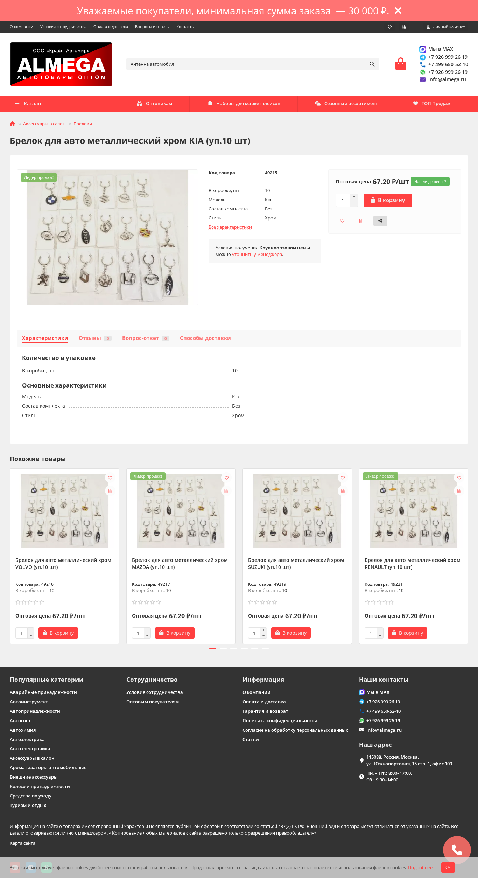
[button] (10, 555)
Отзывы (94, 338)
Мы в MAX (440, 49)
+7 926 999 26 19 (448, 57)
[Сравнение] (404, 27)
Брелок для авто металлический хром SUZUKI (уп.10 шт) (296, 563)
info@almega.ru (447, 79)
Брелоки (82, 123)
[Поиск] (372, 64)
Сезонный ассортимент (351, 103)
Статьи (250, 739)
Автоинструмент (29, 701)
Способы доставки (205, 338)
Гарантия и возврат (265, 711)
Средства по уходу (30, 796)
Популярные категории (46, 679)
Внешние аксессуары (34, 777)
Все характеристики (230, 227)
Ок (448, 867)
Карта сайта (22, 843)
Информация (263, 679)
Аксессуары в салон (44, 123)
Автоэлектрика (27, 739)
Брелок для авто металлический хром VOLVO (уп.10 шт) (63, 563)
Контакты (185, 26)
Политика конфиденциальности (279, 720)
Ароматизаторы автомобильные (48, 767)
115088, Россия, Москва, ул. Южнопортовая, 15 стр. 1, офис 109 (409, 760)
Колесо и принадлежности (40, 786)
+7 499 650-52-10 (448, 64)
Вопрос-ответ (144, 338)
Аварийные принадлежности (43, 692)
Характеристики (45, 338)
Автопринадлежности (35, 711)
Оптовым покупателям (152, 701)
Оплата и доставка (110, 26)
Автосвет (20, 720)
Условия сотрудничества (63, 26)
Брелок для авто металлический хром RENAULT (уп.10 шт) (413, 563)
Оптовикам (159, 103)
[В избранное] (110, 477)
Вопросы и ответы (152, 26)
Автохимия (23, 730)
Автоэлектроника (30, 748)
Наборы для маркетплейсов (248, 103)
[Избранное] (389, 27)
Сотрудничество (152, 679)
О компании (21, 26)
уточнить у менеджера (257, 254)
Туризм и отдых (28, 805)
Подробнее (420, 867)
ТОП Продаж (436, 103)
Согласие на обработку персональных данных (295, 730)
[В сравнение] (110, 491)
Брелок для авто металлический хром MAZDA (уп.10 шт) (180, 563)
